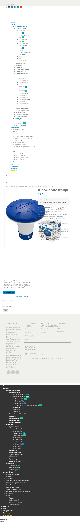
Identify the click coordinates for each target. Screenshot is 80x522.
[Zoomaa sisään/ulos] (1, 519)
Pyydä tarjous (14, 168)
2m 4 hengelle (23, 82)
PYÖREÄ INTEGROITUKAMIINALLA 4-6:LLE (25, 52)
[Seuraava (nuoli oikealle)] (3, 521)
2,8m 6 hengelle (19, 435)
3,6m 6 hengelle (24, 97)
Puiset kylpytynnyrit (22, 157)
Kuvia (14, 151)
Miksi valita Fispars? (19, 129)
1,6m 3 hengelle (24, 80)
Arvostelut (28, 332)
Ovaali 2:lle (22, 61)
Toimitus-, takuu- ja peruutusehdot (24, 136)
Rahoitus (13, 162)
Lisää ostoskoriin (9, 292)
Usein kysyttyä (17, 140)
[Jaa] (4, 519)
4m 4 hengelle (24, 99)
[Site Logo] (33, 14)
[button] (1, 383)
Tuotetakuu (44, 332)
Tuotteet (12, 24)
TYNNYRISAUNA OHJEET (19, 145)
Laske (5, 311)
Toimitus (15, 134)
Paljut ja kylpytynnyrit (61, 327)
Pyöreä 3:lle (22, 59)
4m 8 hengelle (23, 102)
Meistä (15, 132)
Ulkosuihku (21, 123)
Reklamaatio (16, 149)
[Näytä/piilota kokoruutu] (3, 519)
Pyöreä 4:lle (22, 56)
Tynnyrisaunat (20, 160)
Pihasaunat (60, 331)
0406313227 (10, 5)
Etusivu (12, 22)
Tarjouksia (60, 335)
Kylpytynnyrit (20, 153)
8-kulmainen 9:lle (19, 399)
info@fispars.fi (38, 355)
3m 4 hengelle (23, 93)
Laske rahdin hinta (22, 297)
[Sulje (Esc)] (6, 519)
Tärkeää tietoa (14, 127)
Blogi (11, 164)
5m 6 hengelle (23, 104)
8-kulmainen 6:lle (19, 403)
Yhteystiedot (14, 166)
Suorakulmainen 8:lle (20, 394)
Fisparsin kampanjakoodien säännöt (24, 147)
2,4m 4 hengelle (18, 433)
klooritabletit (62, 214)
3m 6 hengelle (23, 95)
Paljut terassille (21, 155)
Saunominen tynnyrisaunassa (22, 138)
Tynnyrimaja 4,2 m (21, 121)
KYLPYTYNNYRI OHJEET (19, 142)
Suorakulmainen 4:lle (20, 397)
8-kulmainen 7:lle (24, 44)
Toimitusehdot (45, 329)
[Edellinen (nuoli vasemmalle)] (1, 521)
